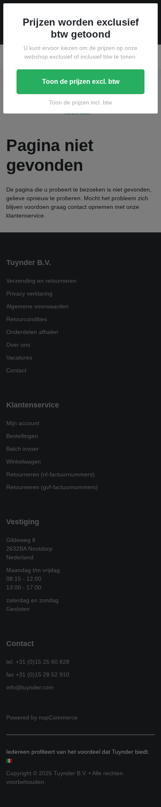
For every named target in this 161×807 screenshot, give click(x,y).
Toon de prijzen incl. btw (80, 102)
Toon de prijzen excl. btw (80, 81)
